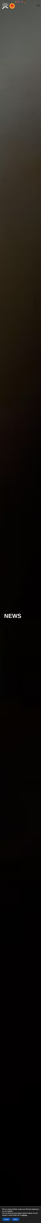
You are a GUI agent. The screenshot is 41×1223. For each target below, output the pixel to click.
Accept (6, 1219)
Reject (15, 1219)
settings (24, 1215)
